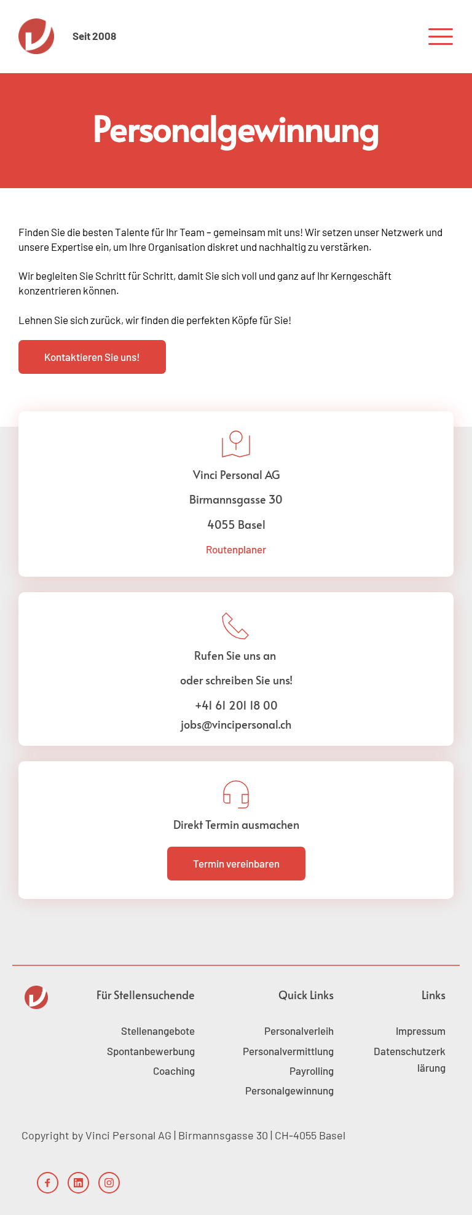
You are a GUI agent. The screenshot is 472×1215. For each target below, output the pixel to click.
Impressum (421, 1030)
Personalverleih (299, 1030)
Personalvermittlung (288, 1051)
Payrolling (311, 1070)
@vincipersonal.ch (246, 724)
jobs (191, 724)
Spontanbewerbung (151, 1051)
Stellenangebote (158, 1030)
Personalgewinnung (289, 1090)
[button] (440, 36)
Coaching (174, 1070)
